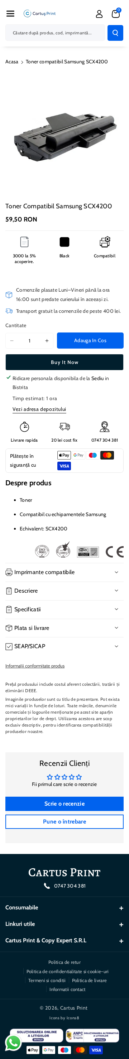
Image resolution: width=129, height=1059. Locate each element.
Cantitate (16, 325)
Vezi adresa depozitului (39, 409)
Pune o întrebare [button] (64, 821)
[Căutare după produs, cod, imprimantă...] (115, 33)
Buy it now (64, 362)
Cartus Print (74, 1008)
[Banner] (79, 549)
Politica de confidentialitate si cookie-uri (68, 971)
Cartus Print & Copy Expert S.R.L (45, 940)
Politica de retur (64, 962)
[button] (10, 13)
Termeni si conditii (47, 980)
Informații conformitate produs (34, 666)
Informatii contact (67, 989)
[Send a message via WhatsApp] (13, 1043)
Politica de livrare (89, 980)
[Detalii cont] (99, 14)
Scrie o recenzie (64, 803)
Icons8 (73, 1017)
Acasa (12, 61)
